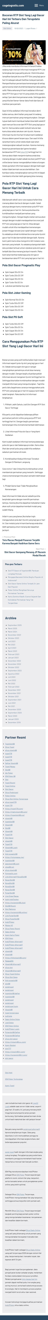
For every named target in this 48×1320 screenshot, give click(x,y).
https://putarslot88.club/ (15, 902)
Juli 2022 (11, 677)
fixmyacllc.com (11, 873)
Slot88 (7, 770)
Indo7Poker (9, 922)
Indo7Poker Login (12, 1029)
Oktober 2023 (13, 638)
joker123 (24, 152)
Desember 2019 (14, 722)
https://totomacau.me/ (14, 857)
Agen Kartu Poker (12, 935)
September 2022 (15, 670)
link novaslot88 (11, 854)
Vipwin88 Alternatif (13, 964)
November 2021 (14, 693)
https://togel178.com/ (14, 808)
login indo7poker (12, 899)
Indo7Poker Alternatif (14, 941)
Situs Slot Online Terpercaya (16, 799)
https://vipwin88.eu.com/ (15, 1042)
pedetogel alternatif (31, 1129)
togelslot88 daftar (12, 993)
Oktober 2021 (13, 696)
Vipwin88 (8, 825)
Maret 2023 (12, 651)
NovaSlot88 (9, 883)
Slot (6, 779)
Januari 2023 (13, 657)
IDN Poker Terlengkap (14, 1079)
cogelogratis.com (13, 5)
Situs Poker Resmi (12, 928)
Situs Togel (9, 747)
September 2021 (14, 700)
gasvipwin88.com (12, 864)
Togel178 (8, 834)
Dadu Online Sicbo (12, 1019)
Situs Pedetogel (11, 792)
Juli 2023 (11, 641)
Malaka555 (9, 961)
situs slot (9, 967)
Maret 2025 (12, 628)
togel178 (8, 753)
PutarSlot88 (10, 893)
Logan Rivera (30, 28)
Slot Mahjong (10, 909)
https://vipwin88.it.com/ (15, 1052)
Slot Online (7, 28)
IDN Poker (9, 938)
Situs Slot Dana (11, 977)
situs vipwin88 (11, 750)
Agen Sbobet (10, 1045)
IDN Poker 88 (10, 776)
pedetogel (9, 987)
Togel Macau (10, 766)
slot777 (8, 1048)
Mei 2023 (11, 644)
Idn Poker (9, 773)
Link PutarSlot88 (12, 915)
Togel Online (10, 786)
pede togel (9, 1152)
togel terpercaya (12, 1013)
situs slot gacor (11, 1039)
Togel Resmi (10, 783)
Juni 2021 (12, 703)
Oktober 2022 (13, 667)
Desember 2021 (14, 690)
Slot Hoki (8, 1072)
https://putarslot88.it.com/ (16, 1055)
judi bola (8, 1016)
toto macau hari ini (29, 1279)
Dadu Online (10, 932)
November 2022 (14, 664)
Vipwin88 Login (11, 847)
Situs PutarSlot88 (12, 919)
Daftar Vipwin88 (11, 763)
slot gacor (9, 1058)
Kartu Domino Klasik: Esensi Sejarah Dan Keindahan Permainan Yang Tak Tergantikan (24, 599)
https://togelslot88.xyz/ (15, 815)
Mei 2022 (11, 683)
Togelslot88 (10, 744)
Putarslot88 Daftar (12, 1032)
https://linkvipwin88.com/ (15, 958)
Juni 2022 (12, 680)
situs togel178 (10, 802)
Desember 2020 (14, 709)
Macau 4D (9, 925)
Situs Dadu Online (33, 1230)
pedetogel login (11, 1006)
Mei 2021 (11, 706)
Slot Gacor (9, 789)
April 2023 (12, 648)
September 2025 (15, 625)
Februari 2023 (13, 654)
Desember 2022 (14, 661)
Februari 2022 (13, 687)
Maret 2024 (12, 631)
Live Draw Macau (12, 896)
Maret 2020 (12, 716)
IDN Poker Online (12, 1026)
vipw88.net (9, 867)
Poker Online (10, 796)
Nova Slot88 (10, 880)
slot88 (7, 984)
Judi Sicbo (9, 1022)
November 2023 (14, 635)
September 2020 (15, 713)
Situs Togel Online (12, 974)
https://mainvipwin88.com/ (16, 812)
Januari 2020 (13, 719)
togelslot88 (9, 821)
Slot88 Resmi (10, 906)
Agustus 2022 (13, 674)
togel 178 (8, 805)
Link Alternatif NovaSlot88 (16, 877)
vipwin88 (8, 818)
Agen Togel (9, 1085)
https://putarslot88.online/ (16, 912)
